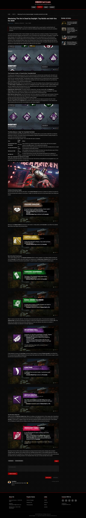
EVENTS (40, 7)
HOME (33, 7)
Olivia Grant (11, 23)
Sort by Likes (55, 477)
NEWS (46, 7)
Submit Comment (12, 473)
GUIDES (52, 7)
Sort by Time (48, 477)
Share (56, 461)
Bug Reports (11, 460)
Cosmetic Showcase (19, 460)
